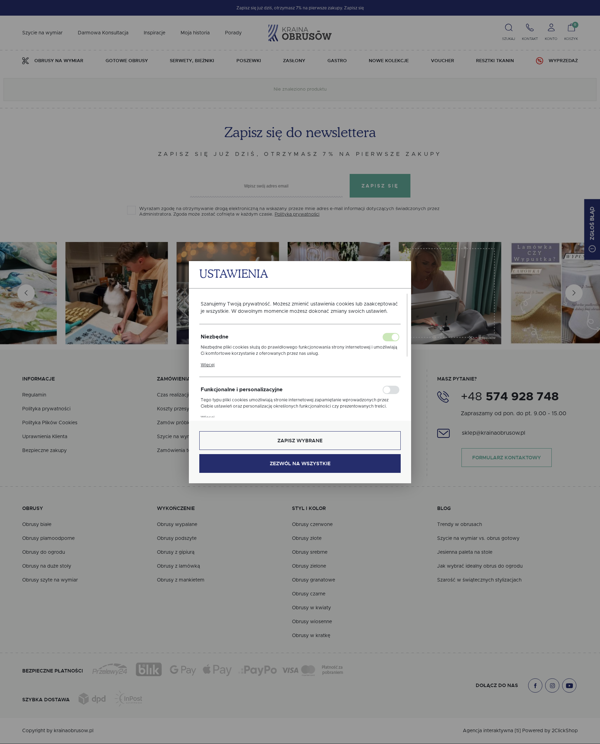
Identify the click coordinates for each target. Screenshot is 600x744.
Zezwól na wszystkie (300, 463)
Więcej (208, 365)
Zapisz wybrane (300, 440)
